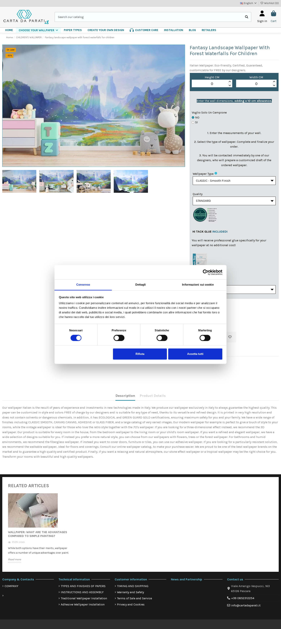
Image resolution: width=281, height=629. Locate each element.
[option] (39, 530)
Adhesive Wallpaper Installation (83, 604)
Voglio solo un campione (209, 112)
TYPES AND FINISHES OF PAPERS (83, 586)
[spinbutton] (212, 83)
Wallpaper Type (203, 174)
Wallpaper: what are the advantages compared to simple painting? (37, 534)
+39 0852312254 (242, 598)
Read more (14, 559)
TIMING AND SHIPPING (132, 586)
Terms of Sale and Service (134, 598)
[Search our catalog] (246, 17)
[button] (38, 30)
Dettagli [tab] (140, 284)
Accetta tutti (195, 353)
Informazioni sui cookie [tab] (198, 284)
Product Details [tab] (153, 396)
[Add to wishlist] (230, 337)
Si (196, 122)
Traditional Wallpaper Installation (84, 598)
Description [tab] (125, 396)
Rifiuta (140, 353)
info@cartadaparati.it (246, 605)
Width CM (256, 77)
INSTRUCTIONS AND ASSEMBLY (82, 592)
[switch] (119, 338)
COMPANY (11, 586)
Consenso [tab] (83, 284)
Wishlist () (271, 3)
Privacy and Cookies (131, 604)
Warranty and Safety (130, 592)
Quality (197, 194)
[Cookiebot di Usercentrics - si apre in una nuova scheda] (205, 272)
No (197, 117)
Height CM (212, 77)
